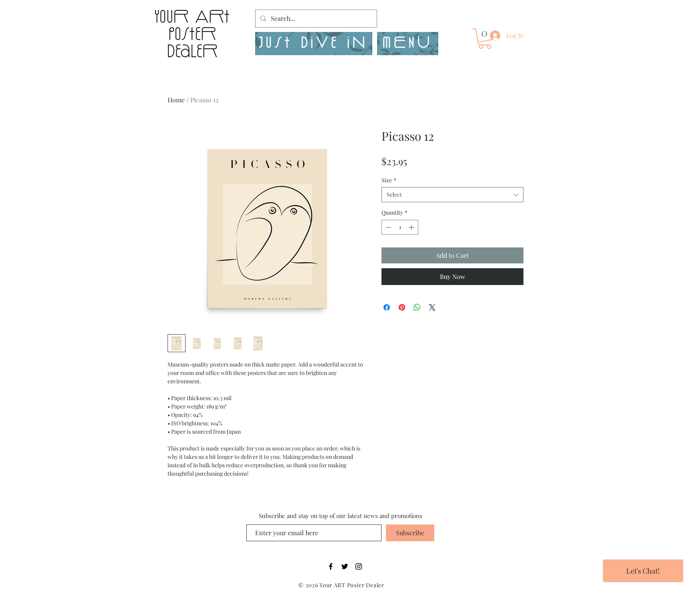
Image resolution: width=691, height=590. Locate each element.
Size (388, 180)
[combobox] (452, 194)
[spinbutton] (400, 227)
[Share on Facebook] (386, 307)
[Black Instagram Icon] (358, 566)
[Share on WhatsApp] (417, 307)
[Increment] (412, 227)
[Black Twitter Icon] (344, 566)
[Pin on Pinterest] (402, 307)
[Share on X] (432, 307)
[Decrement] (388, 227)
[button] (407, 43)
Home (176, 100)
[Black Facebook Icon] (330, 566)
